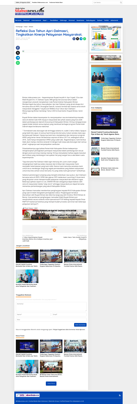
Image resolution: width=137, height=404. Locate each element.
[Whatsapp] (84, 38)
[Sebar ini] (74, 38)
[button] (121, 2)
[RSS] (54, 230)
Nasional (25, 39)
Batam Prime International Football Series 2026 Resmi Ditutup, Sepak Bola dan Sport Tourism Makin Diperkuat (74, 265)
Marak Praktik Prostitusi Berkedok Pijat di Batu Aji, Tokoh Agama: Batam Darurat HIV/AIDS (27, 265)
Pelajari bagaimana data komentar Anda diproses (69, 329)
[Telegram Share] (81, 38)
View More (51, 383)
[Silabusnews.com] (29, 11)
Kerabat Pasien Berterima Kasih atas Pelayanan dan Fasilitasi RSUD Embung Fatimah (26, 285)
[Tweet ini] (77, 38)
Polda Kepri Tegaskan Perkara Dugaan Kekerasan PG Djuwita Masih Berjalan (50, 265)
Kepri (21, 39)
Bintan (17, 39)
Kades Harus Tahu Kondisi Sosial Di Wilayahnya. (74, 237)
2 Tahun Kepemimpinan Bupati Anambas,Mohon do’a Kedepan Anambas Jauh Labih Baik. (37, 238)
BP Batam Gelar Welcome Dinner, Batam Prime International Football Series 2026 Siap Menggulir (51, 375)
